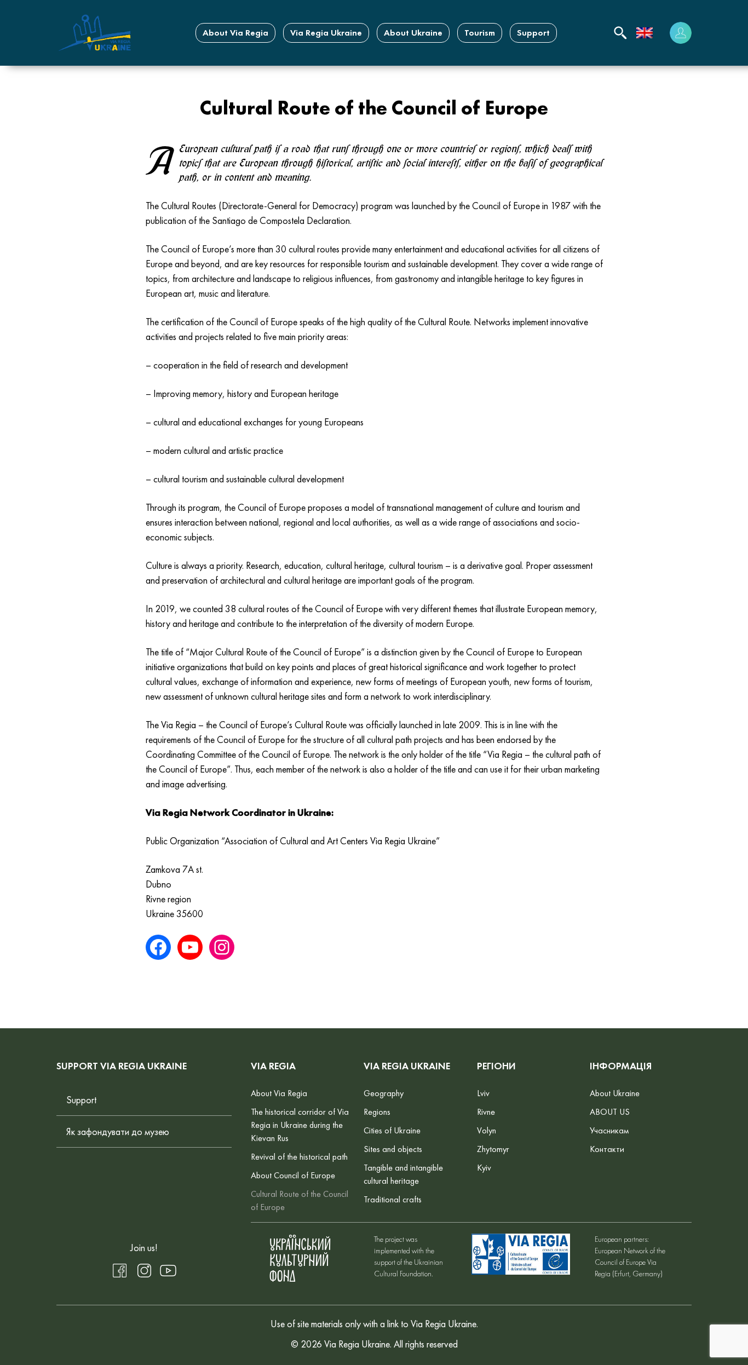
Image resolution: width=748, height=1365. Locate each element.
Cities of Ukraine (392, 1130)
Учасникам (609, 1130)
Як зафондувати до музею (117, 1131)
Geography (384, 1093)
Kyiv (484, 1167)
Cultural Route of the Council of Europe (299, 1200)
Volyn (486, 1130)
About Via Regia (235, 32)
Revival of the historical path (299, 1156)
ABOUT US (610, 1112)
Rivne (486, 1112)
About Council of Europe (293, 1175)
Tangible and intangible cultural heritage (403, 1174)
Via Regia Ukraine (326, 32)
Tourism (479, 32)
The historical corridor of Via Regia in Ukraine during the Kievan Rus (300, 1125)
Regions (377, 1112)
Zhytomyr (493, 1149)
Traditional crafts (393, 1199)
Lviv (483, 1093)
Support (533, 32)
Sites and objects (393, 1149)
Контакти (607, 1149)
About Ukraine (413, 32)
